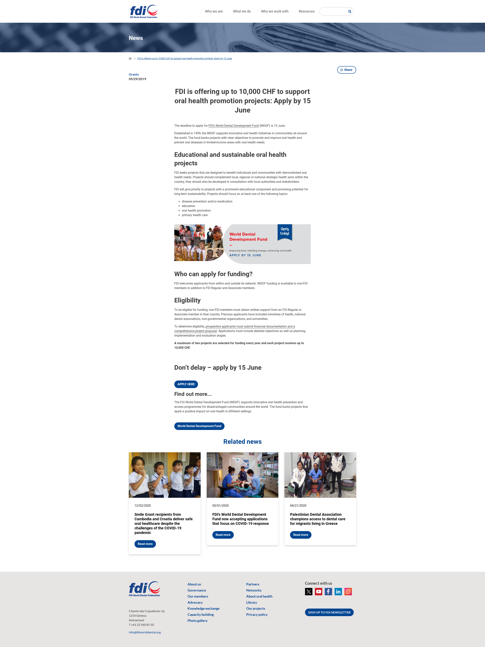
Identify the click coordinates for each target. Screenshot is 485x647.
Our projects (255, 608)
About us (194, 584)
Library (251, 602)
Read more (145, 544)
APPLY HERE (186, 384)
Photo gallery (198, 620)
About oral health (259, 596)
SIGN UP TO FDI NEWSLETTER (329, 612)
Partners (252, 584)
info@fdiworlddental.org (145, 632)
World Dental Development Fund (199, 426)
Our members (198, 596)
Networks (253, 590)
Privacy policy (257, 614)
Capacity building (201, 614)
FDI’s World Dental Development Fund (233, 125)
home (130, 58)
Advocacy (195, 602)
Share (348, 70)
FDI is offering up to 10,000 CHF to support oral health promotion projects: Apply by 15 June (184, 58)
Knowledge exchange (204, 608)
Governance (197, 590)
